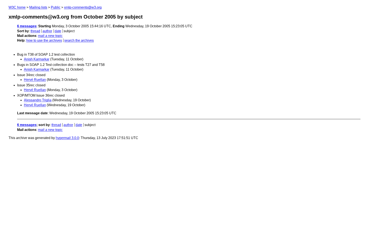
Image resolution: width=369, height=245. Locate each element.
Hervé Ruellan (35, 79)
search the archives (79, 40)
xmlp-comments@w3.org (83, 7)
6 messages (27, 26)
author (47, 31)
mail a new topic (50, 36)
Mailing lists (38, 7)
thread (35, 31)
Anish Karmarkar (36, 59)
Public (55, 7)
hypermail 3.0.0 (67, 138)
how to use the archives (44, 40)
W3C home (17, 7)
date (58, 31)
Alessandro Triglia (37, 100)
